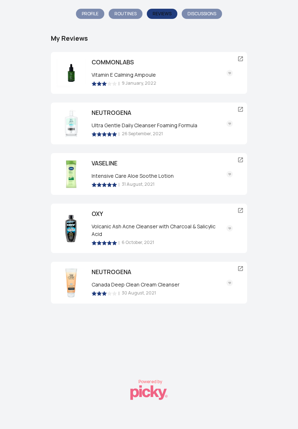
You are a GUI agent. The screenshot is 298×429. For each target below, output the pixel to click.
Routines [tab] (125, 14)
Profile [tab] (90, 14)
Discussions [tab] (202, 14)
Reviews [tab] (162, 14)
